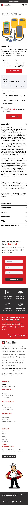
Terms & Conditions (11, 495)
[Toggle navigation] (26, 5)
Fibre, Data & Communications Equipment (13, 193)
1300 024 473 (17, 5)
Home (3, 13)
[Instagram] (8, 501)
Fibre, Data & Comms (12, 13)
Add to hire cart (14, 71)
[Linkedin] (4, 501)
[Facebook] (13, 501)
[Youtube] (21, 501)
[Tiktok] (17, 501)
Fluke (16, 60)
